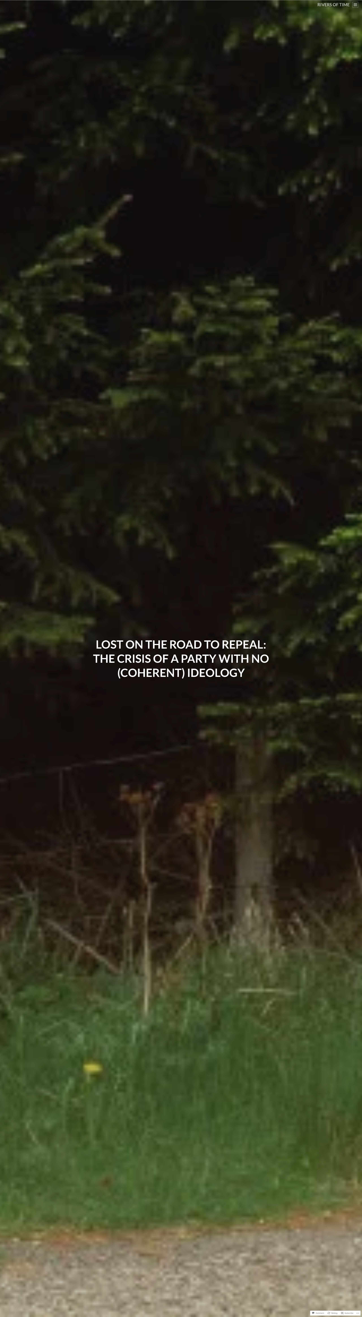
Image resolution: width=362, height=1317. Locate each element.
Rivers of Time (333, 4)
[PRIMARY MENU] (355, 4)
